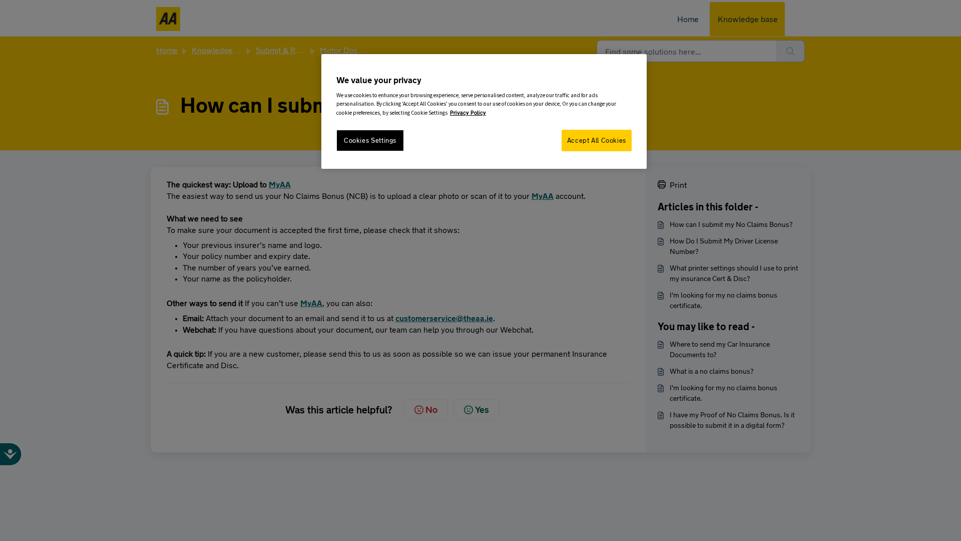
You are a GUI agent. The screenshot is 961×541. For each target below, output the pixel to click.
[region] (484, 111)
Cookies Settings (370, 140)
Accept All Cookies (596, 140)
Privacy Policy (468, 112)
